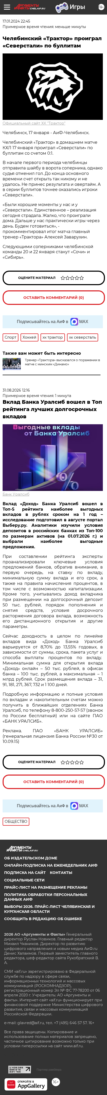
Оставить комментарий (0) (53, 297)
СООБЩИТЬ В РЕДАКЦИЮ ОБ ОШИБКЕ (43, 918)
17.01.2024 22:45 (16, 21)
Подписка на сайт (25, 872)
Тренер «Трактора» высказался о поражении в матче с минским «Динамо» (62, 362)
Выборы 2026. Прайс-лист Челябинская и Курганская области (49, 909)
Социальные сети (24, 880)
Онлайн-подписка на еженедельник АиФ (50, 865)
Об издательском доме (30, 858)
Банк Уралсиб (16, 494)
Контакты (61, 872)
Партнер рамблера (49, 1069)
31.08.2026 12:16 (16, 390)
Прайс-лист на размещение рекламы (45, 887)
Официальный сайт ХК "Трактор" (34, 123)
